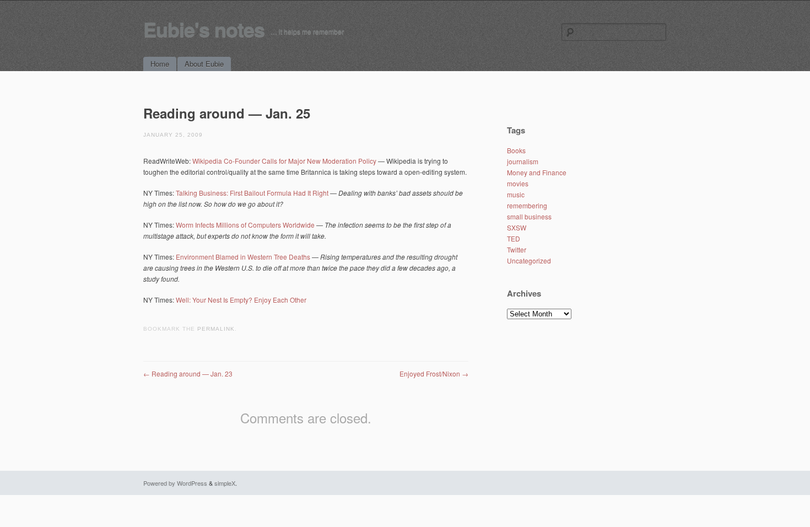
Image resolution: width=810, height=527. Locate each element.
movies (517, 183)
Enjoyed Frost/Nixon (433, 373)
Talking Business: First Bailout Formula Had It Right (252, 192)
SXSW (516, 227)
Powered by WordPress (175, 482)
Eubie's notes (203, 28)
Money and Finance (536, 172)
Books (516, 150)
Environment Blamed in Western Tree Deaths (243, 256)
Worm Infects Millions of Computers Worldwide (245, 224)
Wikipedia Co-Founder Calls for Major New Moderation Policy (285, 160)
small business (529, 216)
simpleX (224, 482)
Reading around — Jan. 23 (188, 373)
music (516, 194)
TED (513, 238)
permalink (216, 329)
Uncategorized (529, 260)
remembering (527, 205)
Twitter (516, 249)
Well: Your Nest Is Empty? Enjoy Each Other (241, 299)
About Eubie (204, 63)
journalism (522, 161)
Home (159, 63)
